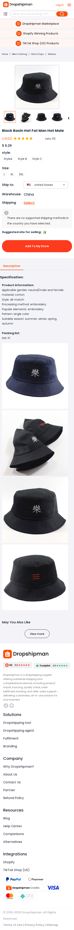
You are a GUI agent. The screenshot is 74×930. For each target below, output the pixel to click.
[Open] (64, 185)
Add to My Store (37, 246)
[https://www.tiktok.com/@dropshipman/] (6, 705)
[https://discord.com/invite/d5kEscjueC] (11, 705)
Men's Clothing (19, 54)
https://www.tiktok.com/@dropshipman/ (6, 705)
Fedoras (52, 54)
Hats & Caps (37, 54)
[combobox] (40, 185)
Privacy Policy (34, 925)
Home (5, 54)
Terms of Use (12, 925)
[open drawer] (69, 5)
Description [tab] (11, 266)
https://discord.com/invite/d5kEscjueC (12, 705)
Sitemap (52, 925)
